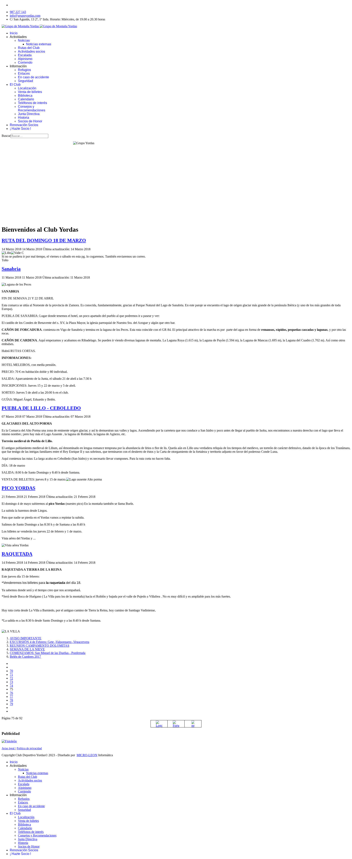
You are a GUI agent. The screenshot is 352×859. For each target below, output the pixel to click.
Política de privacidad (29, 748)
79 (11, 704)
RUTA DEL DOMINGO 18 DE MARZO (44, 240)
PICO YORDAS (18, 488)
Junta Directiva (29, 114)
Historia (23, 117)
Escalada (25, 55)
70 (11, 671)
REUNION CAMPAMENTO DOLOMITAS (39, 645)
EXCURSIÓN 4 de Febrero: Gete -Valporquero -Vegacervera (49, 642)
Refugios (24, 70)
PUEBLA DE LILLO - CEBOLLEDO (41, 408)
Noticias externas (38, 44)
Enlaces (24, 73)
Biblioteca (25, 95)
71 (11, 674)
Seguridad (25, 81)
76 (11, 693)
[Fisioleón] (9, 741)
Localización (27, 88)
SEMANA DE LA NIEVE (27, 649)
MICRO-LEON (87, 755)
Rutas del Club (29, 48)
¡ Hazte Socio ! (20, 128)
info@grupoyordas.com (25, 15)
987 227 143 (18, 12)
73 (11, 682)
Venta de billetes (30, 92)
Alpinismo (25, 59)
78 (11, 700)
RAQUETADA (17, 554)
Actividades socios (31, 51)
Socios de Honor (30, 121)
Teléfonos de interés (32, 103)
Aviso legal (8, 748)
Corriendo (25, 62)
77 (11, 696)
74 (11, 685)
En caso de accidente (33, 77)
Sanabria (11, 268)
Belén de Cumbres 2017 (25, 656)
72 (11, 678)
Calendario (26, 99)
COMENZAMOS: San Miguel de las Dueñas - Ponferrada (47, 653)
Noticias (24, 40)
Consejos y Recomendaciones (31, 108)
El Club (15, 84)
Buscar (6, 135)
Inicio (14, 33)
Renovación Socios (24, 125)
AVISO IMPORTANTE (25, 638)
